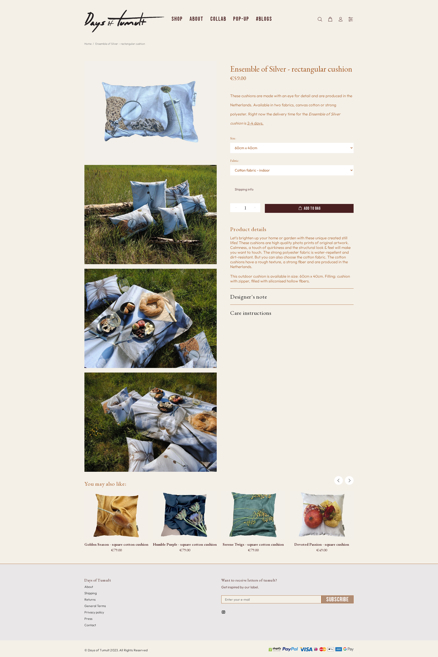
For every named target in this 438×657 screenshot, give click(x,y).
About (88, 587)
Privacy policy (94, 612)
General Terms (95, 606)
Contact (90, 625)
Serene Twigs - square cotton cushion (253, 544)
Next (349, 480)
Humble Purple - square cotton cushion (185, 544)
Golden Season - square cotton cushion (116, 544)
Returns (90, 599)
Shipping (90, 593)
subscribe (337, 599)
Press (88, 619)
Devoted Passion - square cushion (321, 544)
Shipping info (244, 189)
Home (87, 43)
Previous (338, 480)
